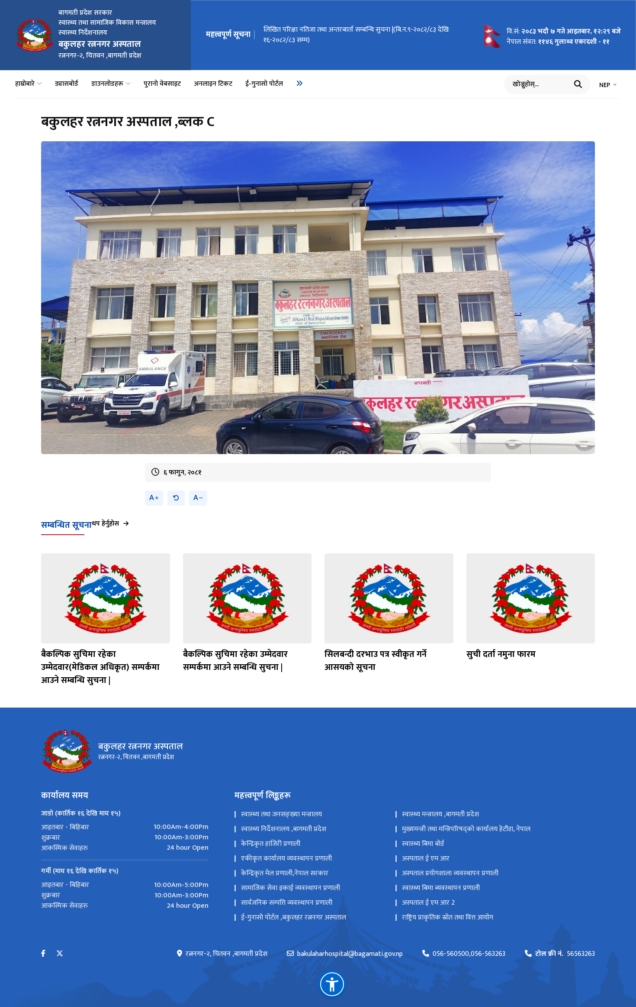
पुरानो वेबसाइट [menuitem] (162, 84)
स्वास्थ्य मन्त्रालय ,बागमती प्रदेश (440, 814)
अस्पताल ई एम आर (426, 858)
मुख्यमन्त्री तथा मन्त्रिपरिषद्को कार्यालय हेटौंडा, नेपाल (466, 829)
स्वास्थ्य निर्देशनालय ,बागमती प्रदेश (283, 829)
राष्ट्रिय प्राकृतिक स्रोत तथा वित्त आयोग (447, 917)
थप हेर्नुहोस (105, 524)
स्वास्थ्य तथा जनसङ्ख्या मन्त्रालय (281, 814)
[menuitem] (299, 83)
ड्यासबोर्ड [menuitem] (66, 84)
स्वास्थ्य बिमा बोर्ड (423, 844)
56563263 (565, 954)
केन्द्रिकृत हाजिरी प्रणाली (270, 844)
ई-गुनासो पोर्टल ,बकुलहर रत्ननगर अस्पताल (293, 917)
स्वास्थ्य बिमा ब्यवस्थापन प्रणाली (441, 888)
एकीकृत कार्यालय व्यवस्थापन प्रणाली (286, 858)
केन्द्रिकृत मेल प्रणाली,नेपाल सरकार (284, 873)
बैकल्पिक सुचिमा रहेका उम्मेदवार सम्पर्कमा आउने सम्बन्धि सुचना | (235, 661)
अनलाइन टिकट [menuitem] (213, 84)
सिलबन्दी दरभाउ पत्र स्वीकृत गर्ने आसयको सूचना (375, 661)
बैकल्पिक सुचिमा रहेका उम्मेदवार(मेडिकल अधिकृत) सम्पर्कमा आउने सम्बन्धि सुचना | (100, 667)
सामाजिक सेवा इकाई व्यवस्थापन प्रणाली (290, 888)
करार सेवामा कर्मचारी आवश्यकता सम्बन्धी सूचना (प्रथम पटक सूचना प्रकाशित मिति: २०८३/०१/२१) (358, 35)
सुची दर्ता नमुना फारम (501, 654)
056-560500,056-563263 (469, 954)
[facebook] (43, 954)
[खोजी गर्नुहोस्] (578, 84)
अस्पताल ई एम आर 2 (428, 903)
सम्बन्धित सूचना (66, 525)
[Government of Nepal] (34, 35)
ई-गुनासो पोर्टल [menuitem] (264, 84)
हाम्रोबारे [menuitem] (25, 84)
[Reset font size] (176, 498)
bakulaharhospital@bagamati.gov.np (350, 954)
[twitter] (59, 954)
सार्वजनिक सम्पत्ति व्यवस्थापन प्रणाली (286, 903)
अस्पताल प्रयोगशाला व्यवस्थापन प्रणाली (450, 873)
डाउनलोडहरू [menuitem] (107, 84)
